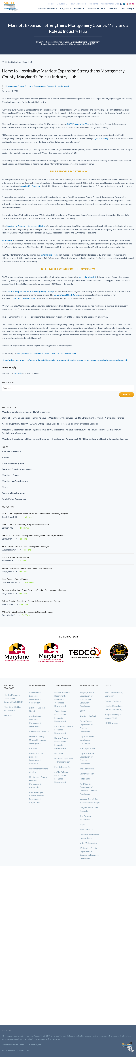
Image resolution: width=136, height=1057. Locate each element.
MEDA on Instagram (133, 4)
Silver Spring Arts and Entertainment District (26, 226)
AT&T (82, 711)
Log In (51, 4)
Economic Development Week (17, 469)
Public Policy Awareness (14, 499)
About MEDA (62, 4)
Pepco (82, 824)
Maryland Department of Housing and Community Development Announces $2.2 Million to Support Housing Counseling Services (65, 439)
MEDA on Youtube (127, 4)
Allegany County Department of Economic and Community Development (87, 699)
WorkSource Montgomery (24, 298)
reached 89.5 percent (31, 186)
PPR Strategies (111, 723)
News (5, 487)
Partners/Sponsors (46, 8)
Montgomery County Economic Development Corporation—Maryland (37, 86)
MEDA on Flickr (130, 4)
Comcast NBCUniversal (39, 731)
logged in (18, 373)
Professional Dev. (96, 8)
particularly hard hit (87, 277)
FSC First (33, 748)
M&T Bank (58, 753)
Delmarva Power (87, 774)
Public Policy (127, 8)
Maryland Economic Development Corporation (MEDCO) (13, 698)
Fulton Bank (85, 779)
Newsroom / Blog (78, 4)
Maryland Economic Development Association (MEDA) (11, 7)
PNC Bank (8, 715)
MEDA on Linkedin (124, 4)
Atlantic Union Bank (88, 716)
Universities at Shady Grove (66, 295)
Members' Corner (11, 475)
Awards (112, 8)
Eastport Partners (113, 701)
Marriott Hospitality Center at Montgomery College (30, 291)
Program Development (13, 493)
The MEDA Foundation (110, 4)
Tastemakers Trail (48, 254)
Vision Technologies (88, 843)
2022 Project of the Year (78, 124)
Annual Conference (11, 451)
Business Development (13, 463)
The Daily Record (87, 769)
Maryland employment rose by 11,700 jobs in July (26, 412)
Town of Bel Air (86, 829)
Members (78, 8)
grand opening (101, 138)
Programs (64, 8)
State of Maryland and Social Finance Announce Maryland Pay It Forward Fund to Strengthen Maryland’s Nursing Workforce (63, 417)
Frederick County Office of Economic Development (37, 739)
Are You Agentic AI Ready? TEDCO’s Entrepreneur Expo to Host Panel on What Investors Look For (50, 423)
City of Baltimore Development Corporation (87, 739)
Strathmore (7, 240)
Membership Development (15, 481)
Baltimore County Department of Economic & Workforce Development (61, 699)
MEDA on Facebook (121, 4)
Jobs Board (93, 4)
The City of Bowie (87, 748)
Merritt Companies (62, 767)
